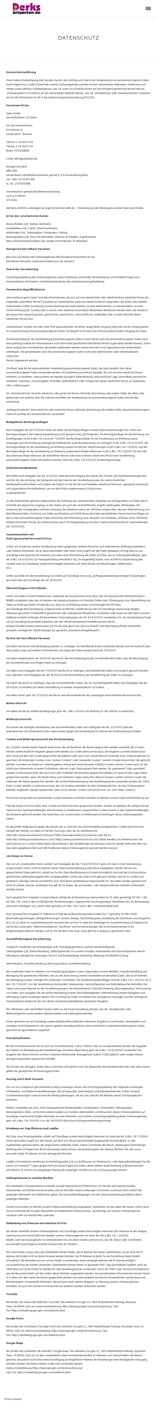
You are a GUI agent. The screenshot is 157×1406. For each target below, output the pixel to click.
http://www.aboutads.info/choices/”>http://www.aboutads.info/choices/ (55, 835)
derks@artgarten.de (26, 159)
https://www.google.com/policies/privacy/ (87, 1306)
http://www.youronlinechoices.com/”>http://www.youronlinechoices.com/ (55, 839)
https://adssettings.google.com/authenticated (38, 1311)
